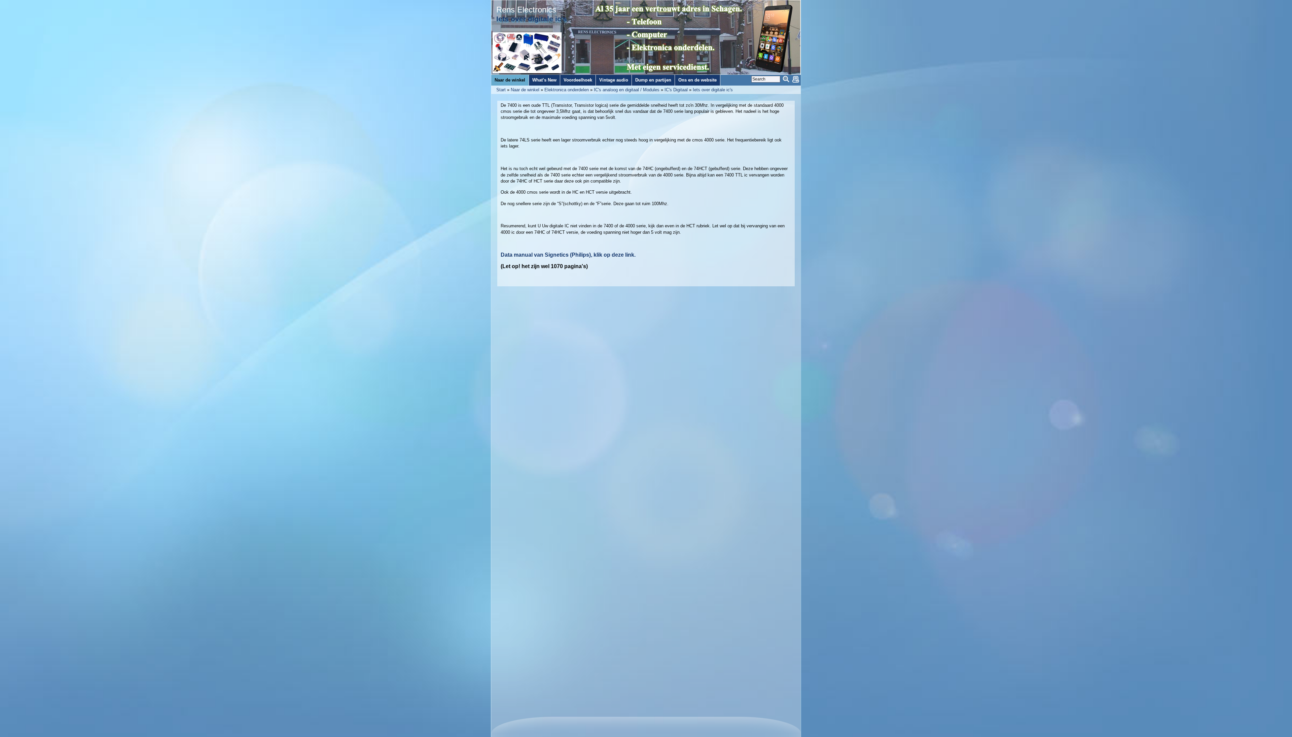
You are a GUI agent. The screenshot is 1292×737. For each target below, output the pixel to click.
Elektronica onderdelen (566, 89)
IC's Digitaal (676, 89)
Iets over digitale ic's (713, 89)
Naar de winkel (525, 89)
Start (501, 89)
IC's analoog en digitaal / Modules (626, 89)
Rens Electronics (526, 9)
